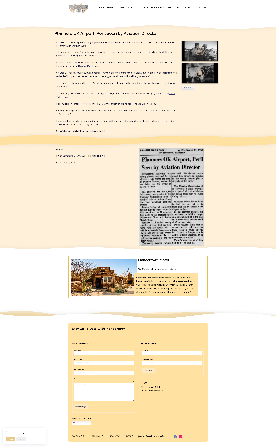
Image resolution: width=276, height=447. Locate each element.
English (78, 423)
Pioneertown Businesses (129, 8)
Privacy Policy (78, 436)
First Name (78, 350)
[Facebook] (175, 436)
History (189, 8)
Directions (114, 436)
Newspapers (202, 8)
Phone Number (79, 369)
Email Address (79, 360)
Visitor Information (104, 8)
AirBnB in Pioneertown (152, 390)
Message (77, 379)
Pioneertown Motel (153, 260)
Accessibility (97, 436)
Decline (21, 439)
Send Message (80, 407)
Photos (178, 8)
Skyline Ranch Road (89, 66)
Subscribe (148, 371)
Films (169, 8)
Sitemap (129, 436)
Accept (10, 439)
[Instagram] (180, 436)
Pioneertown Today (154, 8)
